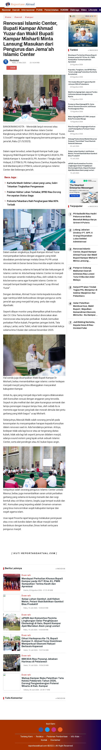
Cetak (12, 68)
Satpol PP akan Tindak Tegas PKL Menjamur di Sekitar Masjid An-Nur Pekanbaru (85, 291)
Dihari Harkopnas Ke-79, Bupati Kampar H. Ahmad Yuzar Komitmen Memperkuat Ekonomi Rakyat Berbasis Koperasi (42, 642)
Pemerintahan (51, 10)
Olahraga (74, 10)
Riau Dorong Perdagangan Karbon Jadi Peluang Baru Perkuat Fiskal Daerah (81, 129)
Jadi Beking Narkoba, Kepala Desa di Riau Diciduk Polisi (84, 325)
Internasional (27, 10)
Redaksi (39, 736)
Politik (39, 10)
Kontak (44, 740)
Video (84, 10)
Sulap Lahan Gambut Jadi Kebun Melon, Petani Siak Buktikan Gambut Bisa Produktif (43, 601)
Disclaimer (55, 740)
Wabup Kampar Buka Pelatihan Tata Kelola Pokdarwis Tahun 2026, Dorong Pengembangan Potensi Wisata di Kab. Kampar (43, 682)
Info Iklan (75, 736)
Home (8, 17)
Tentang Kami (26, 736)
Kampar (29, 17)
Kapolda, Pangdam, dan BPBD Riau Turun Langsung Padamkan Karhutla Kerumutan (82, 72)
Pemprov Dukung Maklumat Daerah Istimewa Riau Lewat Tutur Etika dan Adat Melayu (84, 274)
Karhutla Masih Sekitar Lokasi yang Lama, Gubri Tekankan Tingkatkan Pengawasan (32, 185)
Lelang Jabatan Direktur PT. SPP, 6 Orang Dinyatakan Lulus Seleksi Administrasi (83, 236)
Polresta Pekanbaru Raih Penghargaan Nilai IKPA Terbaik (32, 203)
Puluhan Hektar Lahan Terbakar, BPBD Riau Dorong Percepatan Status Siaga (34, 194)
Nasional (6, 10)
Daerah (16, 10)
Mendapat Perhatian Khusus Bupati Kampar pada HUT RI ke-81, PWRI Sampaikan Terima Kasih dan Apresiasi (42, 582)
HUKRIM (64, 10)
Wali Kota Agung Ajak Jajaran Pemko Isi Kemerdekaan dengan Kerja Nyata (82, 94)
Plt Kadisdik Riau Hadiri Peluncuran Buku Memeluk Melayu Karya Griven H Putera (85, 218)
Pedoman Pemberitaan (57, 736)
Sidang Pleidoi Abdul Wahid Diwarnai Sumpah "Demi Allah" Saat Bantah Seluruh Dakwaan (82, 141)
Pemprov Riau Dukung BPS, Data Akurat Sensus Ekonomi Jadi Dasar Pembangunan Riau (82, 106)
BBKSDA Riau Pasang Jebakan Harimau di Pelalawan (40, 660)
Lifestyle (93, 10)
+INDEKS (60, 569)
